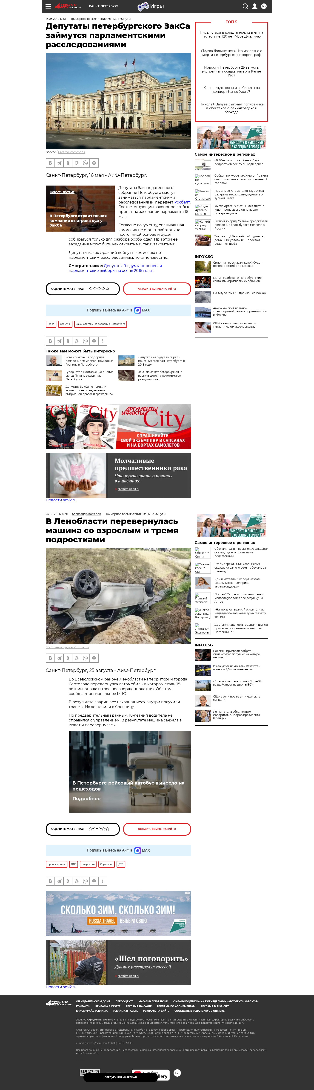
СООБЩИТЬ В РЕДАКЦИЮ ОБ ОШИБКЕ (199, 1010)
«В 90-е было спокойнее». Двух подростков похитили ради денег (238, 162)
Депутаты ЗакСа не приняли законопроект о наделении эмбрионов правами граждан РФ (89, 390)
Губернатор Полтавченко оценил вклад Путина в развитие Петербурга (90, 375)
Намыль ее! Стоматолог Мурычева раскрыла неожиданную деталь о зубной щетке (239, 194)
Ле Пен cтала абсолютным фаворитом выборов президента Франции (236, 715)
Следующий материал (121, 1077)
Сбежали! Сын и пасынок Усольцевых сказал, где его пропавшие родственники (241, 552)
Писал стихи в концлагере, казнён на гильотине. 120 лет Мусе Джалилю (231, 34)
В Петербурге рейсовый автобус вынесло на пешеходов (128, 786)
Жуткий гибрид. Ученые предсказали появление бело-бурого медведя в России (241, 224)
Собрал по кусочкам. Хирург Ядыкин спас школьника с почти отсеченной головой (241, 179)
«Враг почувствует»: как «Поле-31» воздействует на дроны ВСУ (237, 683)
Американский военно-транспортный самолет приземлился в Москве (240, 311)
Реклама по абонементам (176, 1006)
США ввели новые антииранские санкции (236, 698)
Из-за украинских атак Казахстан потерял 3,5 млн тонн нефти (236, 668)
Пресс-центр (124, 1001)
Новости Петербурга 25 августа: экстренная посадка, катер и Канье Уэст (231, 71)
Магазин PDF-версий (153, 1001)
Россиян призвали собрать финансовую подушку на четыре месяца (236, 654)
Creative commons (71, 152)
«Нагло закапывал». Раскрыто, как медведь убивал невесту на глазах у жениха (240, 613)
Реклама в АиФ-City (215, 1006)
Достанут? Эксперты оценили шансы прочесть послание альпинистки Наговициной (241, 628)
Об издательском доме (93, 1001)
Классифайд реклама (92, 1010)
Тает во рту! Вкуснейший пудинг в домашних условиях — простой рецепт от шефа (238, 240)
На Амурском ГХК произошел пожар (239, 293)
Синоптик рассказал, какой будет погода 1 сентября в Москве (237, 264)
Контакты (83, 1006)
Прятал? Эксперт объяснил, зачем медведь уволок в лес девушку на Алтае (238, 598)
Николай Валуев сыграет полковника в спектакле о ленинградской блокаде (232, 108)
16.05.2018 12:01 (56, 18)
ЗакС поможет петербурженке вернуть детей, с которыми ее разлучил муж (160, 375)
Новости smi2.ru (61, 500)
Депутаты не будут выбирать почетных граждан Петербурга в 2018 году (161, 360)
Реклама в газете (107, 1006)
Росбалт (182, 202)
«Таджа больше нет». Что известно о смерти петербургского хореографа (231, 53)
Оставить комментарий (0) (157, 288)
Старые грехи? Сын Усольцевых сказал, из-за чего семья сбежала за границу (240, 567)
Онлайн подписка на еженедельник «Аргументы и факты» (215, 1001)
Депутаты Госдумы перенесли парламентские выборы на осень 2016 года (115, 268)
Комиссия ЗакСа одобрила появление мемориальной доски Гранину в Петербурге (89, 360)
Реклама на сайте (139, 1006)
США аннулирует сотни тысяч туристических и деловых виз (234, 325)
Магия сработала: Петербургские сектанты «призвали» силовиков (237, 279)
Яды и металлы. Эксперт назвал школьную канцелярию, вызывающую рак (237, 582)
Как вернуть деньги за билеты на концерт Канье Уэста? (231, 90)
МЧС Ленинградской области (67, 647)
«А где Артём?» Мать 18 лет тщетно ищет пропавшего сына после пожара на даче (239, 209)
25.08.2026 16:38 (57, 514)
